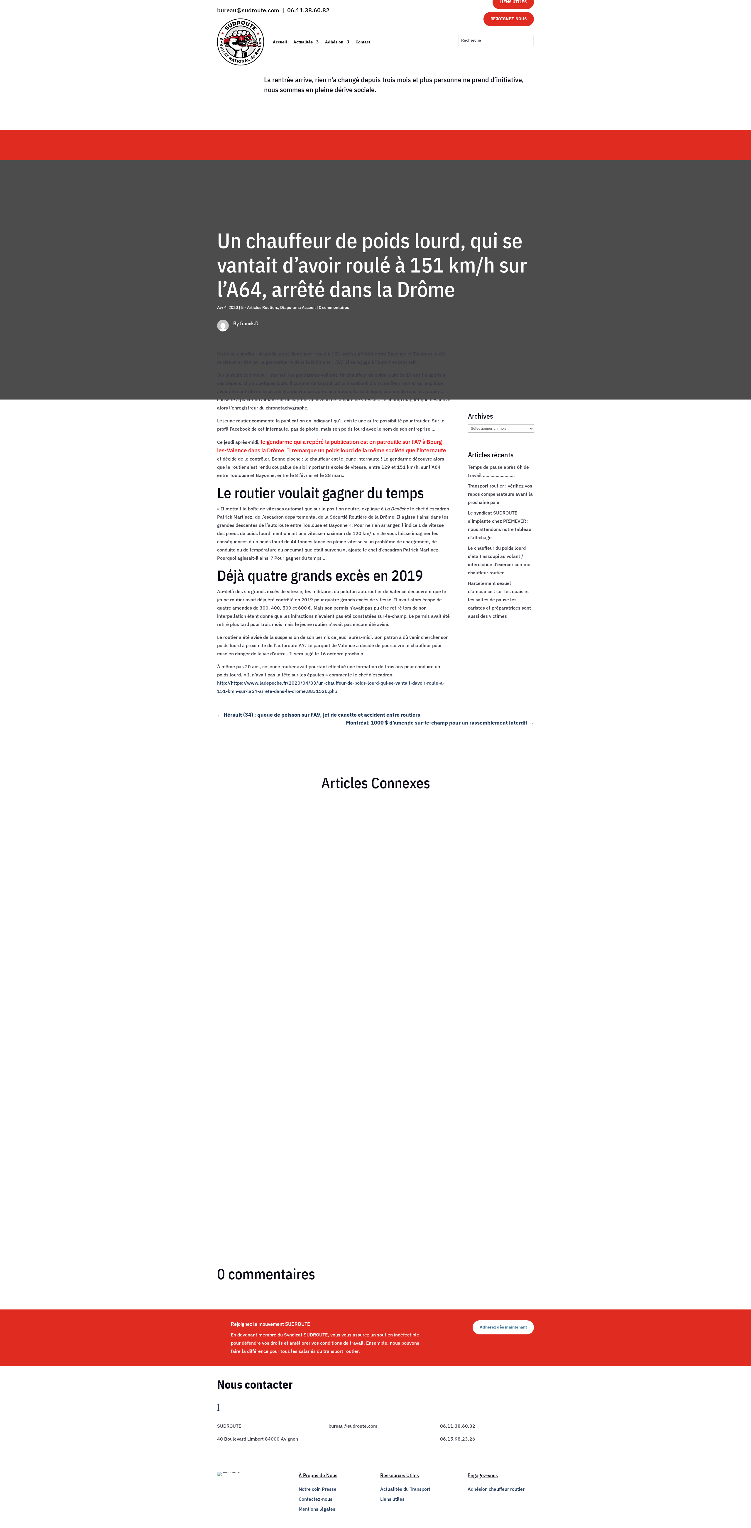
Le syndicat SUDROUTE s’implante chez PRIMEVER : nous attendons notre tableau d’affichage (325, 1157)
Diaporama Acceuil (298, 307)
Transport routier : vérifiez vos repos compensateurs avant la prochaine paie (500, 494)
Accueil (280, 42)
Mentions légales (317, 1509)
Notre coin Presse (317, 1489)
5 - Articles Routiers (259, 307)
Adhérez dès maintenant (503, 1327)
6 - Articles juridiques (272, 827)
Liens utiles (392, 1499)
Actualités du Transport (405, 1489)
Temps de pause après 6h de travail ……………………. (279, 816)
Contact (363, 42)
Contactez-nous (315, 1499)
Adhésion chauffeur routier (496, 1489)
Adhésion (334, 42)
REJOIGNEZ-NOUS (508, 18)
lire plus (230, 850)
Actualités (303, 42)
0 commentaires (334, 307)
